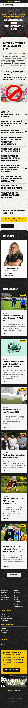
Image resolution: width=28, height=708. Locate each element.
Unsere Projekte (4, 594)
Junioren (16, 597)
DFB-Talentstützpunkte (6, 635)
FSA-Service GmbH (5, 597)
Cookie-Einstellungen (8, 700)
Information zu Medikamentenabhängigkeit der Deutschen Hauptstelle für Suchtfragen (14, 72)
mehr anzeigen (14, 574)
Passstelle (16, 590)
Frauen (15, 595)
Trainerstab (3, 628)
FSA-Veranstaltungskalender (7, 618)
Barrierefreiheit (14, 701)
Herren (15, 594)
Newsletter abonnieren (11, 669)
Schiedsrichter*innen (18, 606)
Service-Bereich (4, 599)
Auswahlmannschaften (6, 630)
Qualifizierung (6, 610)
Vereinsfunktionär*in (5, 616)
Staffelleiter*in (17, 592)
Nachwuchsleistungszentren (7, 634)
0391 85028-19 (8, 273)
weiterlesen (6, 334)
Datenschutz (16, 700)
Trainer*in (3, 615)
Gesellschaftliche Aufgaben (6, 646)
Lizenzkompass (4, 620)
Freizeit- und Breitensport (19, 603)
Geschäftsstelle (4, 592)
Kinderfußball (17, 601)
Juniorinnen (16, 599)
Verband (4, 586)
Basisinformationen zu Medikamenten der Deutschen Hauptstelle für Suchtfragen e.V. (14, 79)
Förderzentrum (4, 632)
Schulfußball (16, 604)
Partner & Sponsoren (5, 595)
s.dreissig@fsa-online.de (10, 275)
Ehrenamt (3, 644)
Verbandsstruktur (4, 590)
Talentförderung (7, 624)
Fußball (17, 586)
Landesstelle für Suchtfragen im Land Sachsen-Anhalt (14, 219)
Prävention (18, 16)
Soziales (4, 640)
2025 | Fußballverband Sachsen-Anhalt (14, 698)
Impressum (22, 700)
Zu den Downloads (7, 226)
